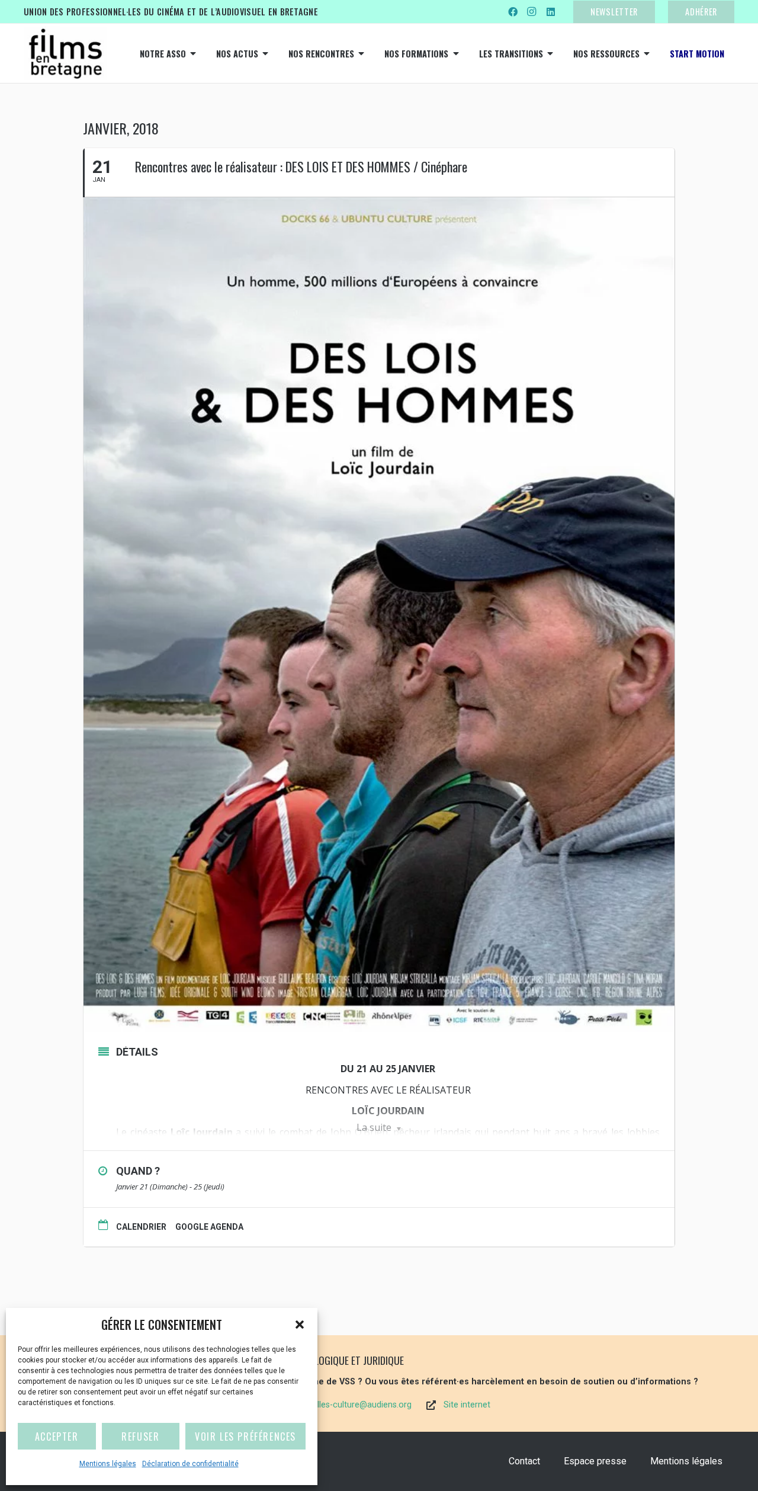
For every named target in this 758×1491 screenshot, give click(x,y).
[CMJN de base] (65, 53)
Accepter (57, 1436)
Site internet (467, 1405)
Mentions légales (107, 1464)
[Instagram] (531, 11)
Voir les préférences (245, 1436)
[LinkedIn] (550, 11)
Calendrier (141, 1227)
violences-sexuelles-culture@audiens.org (334, 1405)
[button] (300, 1324)
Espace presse (595, 1461)
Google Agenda (209, 1227)
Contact (524, 1461)
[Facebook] (512, 11)
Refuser (140, 1436)
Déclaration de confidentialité (190, 1464)
